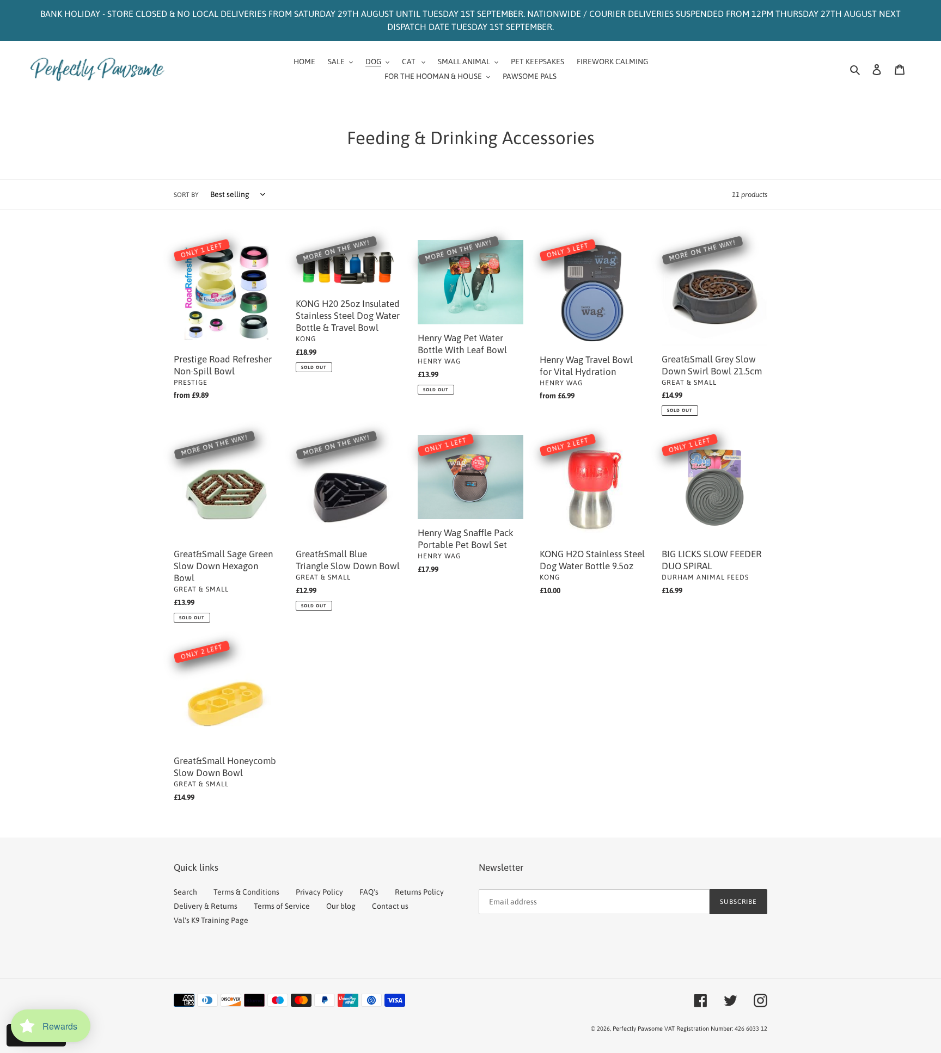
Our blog (341, 906)
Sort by (186, 195)
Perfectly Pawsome (638, 1028)
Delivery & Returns (205, 906)
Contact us (390, 906)
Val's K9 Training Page (211, 920)
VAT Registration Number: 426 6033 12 (715, 1028)
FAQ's (368, 892)
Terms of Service (282, 906)
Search (185, 892)
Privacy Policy (319, 892)
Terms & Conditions (246, 892)
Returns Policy (419, 892)
